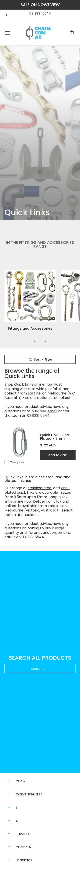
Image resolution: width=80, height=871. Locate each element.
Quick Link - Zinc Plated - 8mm (54, 436)
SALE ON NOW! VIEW (40, 4)
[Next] (45, 341)
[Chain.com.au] (39, 33)
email (52, 411)
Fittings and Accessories (30, 328)
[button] (72, 33)
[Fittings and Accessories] (30, 296)
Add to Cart (58, 455)
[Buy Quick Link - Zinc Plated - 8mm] (20, 442)
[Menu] (7, 33)
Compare (17, 462)
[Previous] (35, 341)
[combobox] (40, 668)
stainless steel (40, 488)
